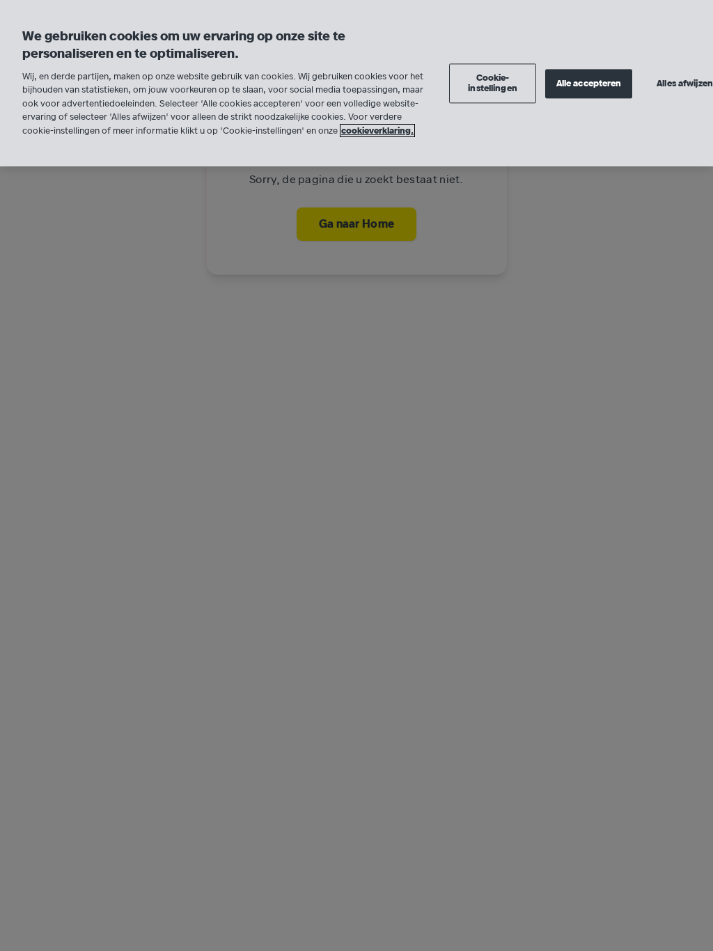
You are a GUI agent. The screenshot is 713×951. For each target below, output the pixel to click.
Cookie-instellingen (492, 83)
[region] (356, 83)
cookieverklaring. (377, 130)
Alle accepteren (589, 83)
